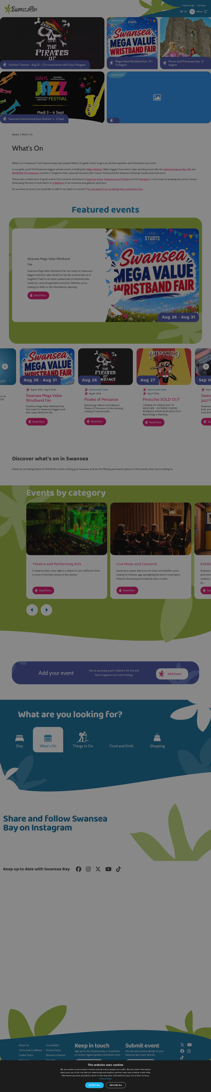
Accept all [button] (94, 1085)
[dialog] (105, 546)
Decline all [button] (116, 1085)
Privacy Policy (105, 1078)
